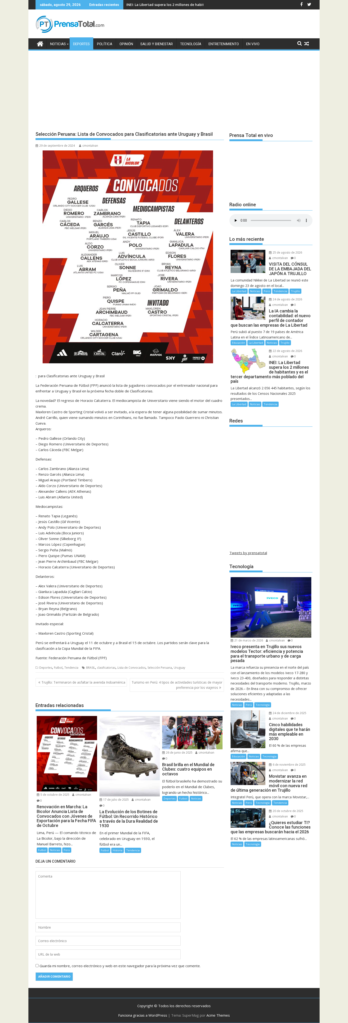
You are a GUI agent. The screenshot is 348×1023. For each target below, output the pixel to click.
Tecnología (190, 44)
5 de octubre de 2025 (54, 795)
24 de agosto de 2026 (287, 299)
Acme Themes (218, 1015)
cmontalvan (90, 146)
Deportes (81, 44)
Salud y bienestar (156, 44)
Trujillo (295, 291)
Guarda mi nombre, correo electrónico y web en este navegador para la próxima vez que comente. (120, 965)
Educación (238, 342)
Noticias (58, 44)
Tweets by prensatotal (248, 552)
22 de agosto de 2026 (287, 351)
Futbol (58, 668)
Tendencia (71, 668)
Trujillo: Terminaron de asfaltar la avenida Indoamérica (83, 682)
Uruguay (179, 668)
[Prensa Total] (40, 43)
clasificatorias (106, 668)
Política (104, 44)
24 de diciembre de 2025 (289, 713)
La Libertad (239, 291)
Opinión (126, 44)
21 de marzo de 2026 (248, 640)
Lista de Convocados (131, 668)
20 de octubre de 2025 (287, 811)
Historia (117, 850)
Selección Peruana (159, 668)
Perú (67, 850)
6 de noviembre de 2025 (289, 765)
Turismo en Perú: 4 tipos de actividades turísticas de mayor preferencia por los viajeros (177, 685)
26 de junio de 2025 (178, 753)
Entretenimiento (224, 44)
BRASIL (90, 668)
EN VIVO (252, 44)
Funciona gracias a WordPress (142, 1015)
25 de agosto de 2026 (287, 252)
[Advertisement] (174, 87)
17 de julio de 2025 (116, 800)
